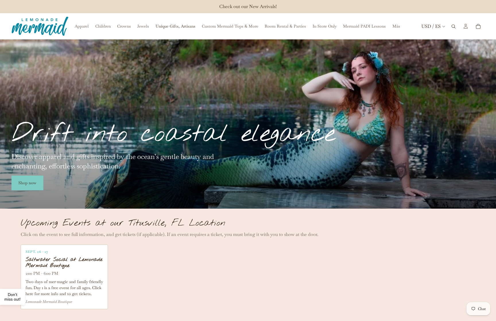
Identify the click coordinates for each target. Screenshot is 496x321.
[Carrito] (478, 26)
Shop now (27, 182)
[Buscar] (453, 26)
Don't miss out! (12, 296)
